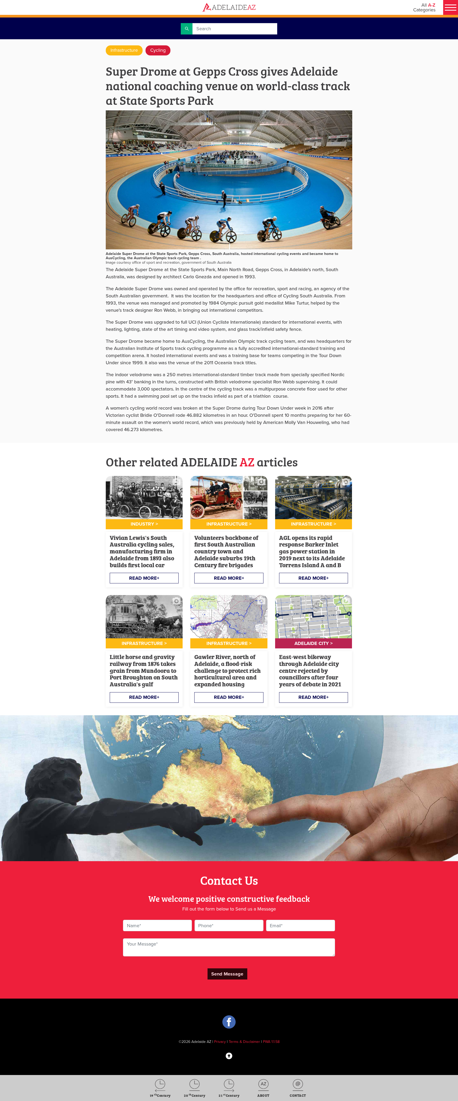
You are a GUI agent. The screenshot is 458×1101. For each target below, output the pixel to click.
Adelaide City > (313, 643)
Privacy (220, 1041)
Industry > (144, 524)
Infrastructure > (229, 524)
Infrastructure (124, 50)
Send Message (227, 973)
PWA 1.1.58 (271, 1041)
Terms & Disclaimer (244, 1041)
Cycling (158, 50)
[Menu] (450, 7)
